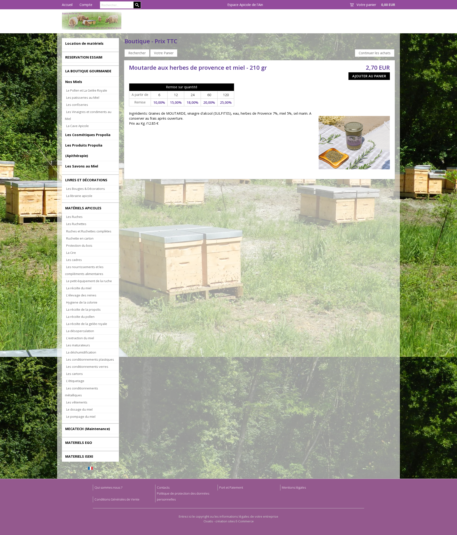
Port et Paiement (231, 487)
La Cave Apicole (77, 126)
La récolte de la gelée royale (86, 324)
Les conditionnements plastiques (90, 359)
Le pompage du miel (80, 416)
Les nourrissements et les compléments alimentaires (84, 270)
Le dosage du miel (79, 409)
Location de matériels (84, 43)
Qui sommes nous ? (108, 487)
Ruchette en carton (80, 238)
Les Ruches (74, 217)
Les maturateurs (78, 345)
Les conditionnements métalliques (81, 391)
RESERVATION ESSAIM (83, 57)
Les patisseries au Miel (82, 97)
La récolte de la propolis (83, 309)
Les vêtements (76, 402)
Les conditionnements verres (87, 366)
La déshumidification (81, 352)
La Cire (71, 252)
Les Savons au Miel (81, 166)
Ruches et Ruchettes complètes (88, 231)
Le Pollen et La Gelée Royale (86, 90)
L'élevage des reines (81, 295)
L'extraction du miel (80, 338)
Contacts (163, 487)
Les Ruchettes (76, 224)
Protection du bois (79, 245)
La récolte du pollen (80, 316)
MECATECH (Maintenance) (87, 429)
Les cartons (74, 374)
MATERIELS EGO (78, 442)
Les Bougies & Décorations (85, 189)
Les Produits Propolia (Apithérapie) (83, 150)
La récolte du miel (78, 288)
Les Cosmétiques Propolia (87, 135)
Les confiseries (77, 105)
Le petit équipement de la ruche (89, 281)
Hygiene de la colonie (81, 302)
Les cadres (74, 260)
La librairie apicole (79, 196)
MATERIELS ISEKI (79, 456)
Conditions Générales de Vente (116, 499)
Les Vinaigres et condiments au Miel (88, 115)
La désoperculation (80, 331)
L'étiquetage (75, 381)
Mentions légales (294, 487)
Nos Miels (73, 81)
